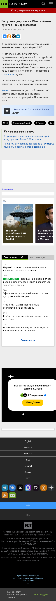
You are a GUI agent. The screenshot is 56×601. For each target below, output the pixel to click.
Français (28, 453)
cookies (11, 597)
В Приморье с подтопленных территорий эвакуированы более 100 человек (26, 137)
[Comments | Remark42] (28, 171)
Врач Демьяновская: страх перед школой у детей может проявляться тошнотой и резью (27, 281)
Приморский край (21, 123)
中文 (28, 478)
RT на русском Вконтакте (12, 487)
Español (28, 465)
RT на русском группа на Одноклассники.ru (43, 487)
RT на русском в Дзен (51, 487)
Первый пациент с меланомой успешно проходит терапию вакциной (25, 269)
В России (40, 123)
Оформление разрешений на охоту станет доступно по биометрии (26, 294)
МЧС (5, 123)
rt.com (27, 538)
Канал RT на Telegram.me (5, 487)
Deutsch (28, 447)
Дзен (15, 112)
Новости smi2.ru (7, 189)
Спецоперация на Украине (28, 10)
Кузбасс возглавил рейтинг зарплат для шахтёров (25, 317)
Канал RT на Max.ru (28, 487)
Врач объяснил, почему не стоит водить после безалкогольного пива (25, 329)
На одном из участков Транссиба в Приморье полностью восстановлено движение (29, 145)
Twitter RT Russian (20, 487)
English (28, 441)
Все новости (28, 340)
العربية (28, 459)
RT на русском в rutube (36, 487)
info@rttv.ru (42, 553)
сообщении (8, 74)
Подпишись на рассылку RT (12, 495)
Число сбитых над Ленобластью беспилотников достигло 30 (21, 306)
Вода (52, 123)
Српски (28, 471)
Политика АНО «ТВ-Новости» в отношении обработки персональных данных (28, 559)
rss (5, 495)
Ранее (5, 90)
